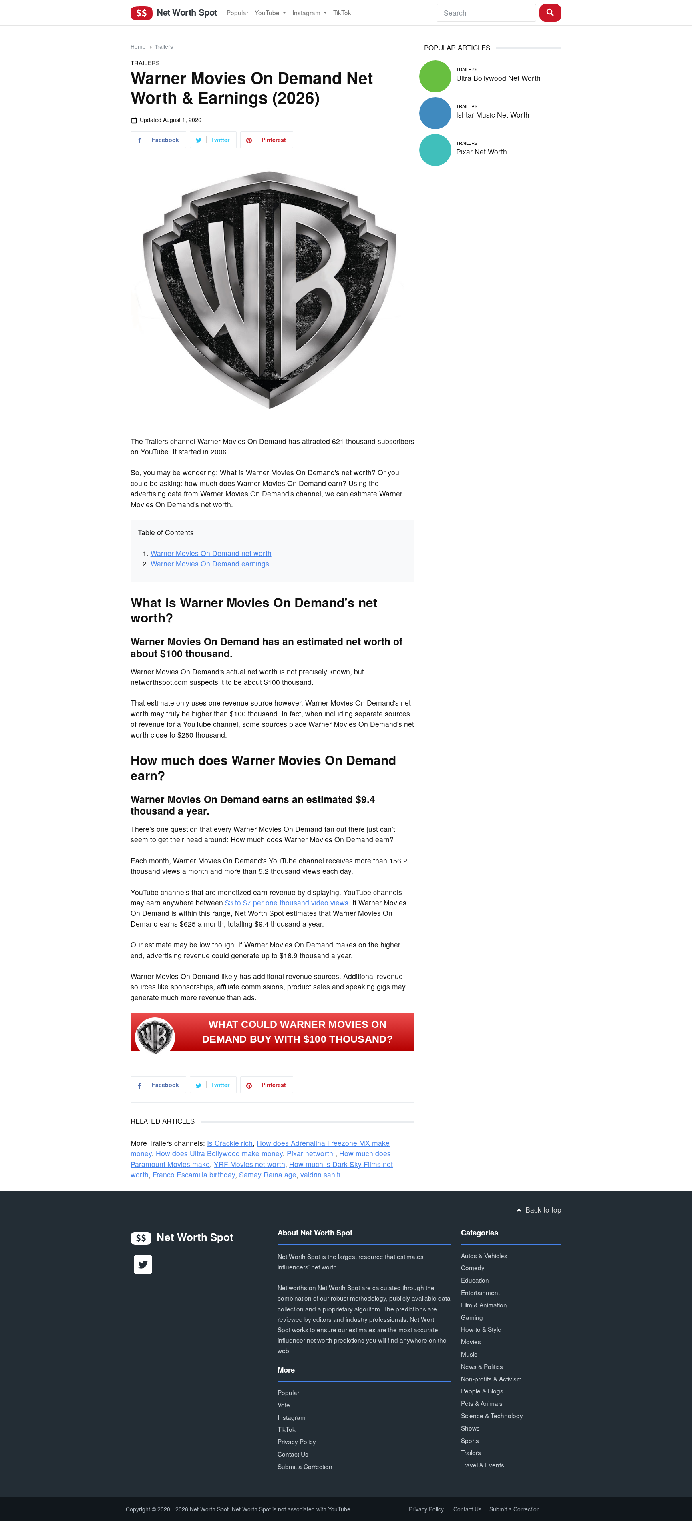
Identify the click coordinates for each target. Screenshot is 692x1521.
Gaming (472, 1317)
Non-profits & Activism (491, 1378)
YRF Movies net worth (249, 1164)
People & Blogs (482, 1390)
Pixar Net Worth (481, 151)
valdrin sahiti (320, 1174)
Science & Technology (492, 1415)
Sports (470, 1440)
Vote (284, 1404)
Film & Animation (484, 1304)
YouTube (268, 12)
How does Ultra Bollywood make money (219, 1153)
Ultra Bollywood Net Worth (498, 78)
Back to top (542, 1210)
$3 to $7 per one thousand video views (286, 902)
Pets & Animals (482, 1403)
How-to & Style (481, 1329)
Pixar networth (311, 1153)
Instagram (307, 12)
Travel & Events (482, 1464)
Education (475, 1279)
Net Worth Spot (185, 12)
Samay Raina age (267, 1174)
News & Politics (482, 1366)
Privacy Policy (297, 1441)
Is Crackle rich (230, 1143)
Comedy (473, 1267)
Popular (237, 12)
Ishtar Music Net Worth (492, 115)
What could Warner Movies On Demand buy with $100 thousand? (297, 1032)
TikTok (342, 12)
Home (138, 46)
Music (469, 1353)
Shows (470, 1427)
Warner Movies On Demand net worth (211, 553)
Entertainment (480, 1292)
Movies (471, 1341)
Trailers (164, 46)
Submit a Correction (305, 1466)
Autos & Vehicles (484, 1255)
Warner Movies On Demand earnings (210, 563)
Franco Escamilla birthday (194, 1174)
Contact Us (293, 1453)
